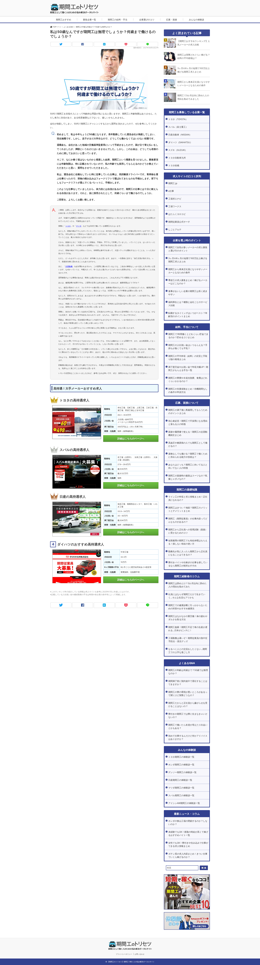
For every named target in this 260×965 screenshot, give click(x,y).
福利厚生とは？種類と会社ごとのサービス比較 (187, 304)
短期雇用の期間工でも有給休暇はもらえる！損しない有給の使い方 (187, 542)
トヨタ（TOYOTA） (178, 119)
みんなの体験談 (196, 19)
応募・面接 (171, 19)
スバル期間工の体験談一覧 (181, 795)
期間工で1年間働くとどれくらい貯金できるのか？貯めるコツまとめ (188, 336)
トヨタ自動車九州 (177, 157)
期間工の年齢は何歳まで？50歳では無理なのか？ (188, 672)
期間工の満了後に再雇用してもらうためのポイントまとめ (187, 412)
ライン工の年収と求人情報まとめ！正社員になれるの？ (187, 498)
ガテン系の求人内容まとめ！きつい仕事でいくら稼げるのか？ (187, 855)
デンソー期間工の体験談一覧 (182, 772)
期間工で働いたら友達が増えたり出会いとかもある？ (187, 726)
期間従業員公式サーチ (179, 221)
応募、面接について (187, 402)
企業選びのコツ (146, 19)
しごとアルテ (174, 229)
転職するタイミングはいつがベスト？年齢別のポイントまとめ (187, 315)
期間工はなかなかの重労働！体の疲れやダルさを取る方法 (187, 618)
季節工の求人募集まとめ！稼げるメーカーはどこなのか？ (187, 282)
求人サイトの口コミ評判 (187, 176)
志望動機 (68, 266)
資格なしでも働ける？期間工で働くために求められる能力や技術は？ (187, 455)
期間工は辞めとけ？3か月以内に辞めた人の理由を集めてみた (187, 585)
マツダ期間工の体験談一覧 (181, 787)
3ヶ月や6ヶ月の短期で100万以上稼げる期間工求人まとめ (187, 260)
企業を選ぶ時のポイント (187, 240)
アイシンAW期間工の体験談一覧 (184, 803)
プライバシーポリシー (124, 954)
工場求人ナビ (174, 198)
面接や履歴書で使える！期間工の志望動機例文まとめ (187, 433)
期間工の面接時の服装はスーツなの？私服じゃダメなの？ (187, 477)
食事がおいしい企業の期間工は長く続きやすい (187, 293)
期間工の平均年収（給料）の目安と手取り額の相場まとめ (187, 358)
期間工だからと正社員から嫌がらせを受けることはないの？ (187, 705)
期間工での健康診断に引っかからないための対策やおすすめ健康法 (187, 607)
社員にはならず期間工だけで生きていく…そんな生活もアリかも (186, 596)
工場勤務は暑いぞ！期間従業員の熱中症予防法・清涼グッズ (187, 640)
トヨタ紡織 (173, 165)
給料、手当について (187, 327)
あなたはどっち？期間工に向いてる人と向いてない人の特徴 (187, 466)
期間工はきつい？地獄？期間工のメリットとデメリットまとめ (187, 509)
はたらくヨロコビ (177, 214)
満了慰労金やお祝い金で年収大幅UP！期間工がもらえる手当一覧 (188, 369)
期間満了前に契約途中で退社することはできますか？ (187, 683)
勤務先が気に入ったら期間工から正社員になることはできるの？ (187, 553)
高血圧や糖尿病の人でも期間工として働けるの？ (187, 444)
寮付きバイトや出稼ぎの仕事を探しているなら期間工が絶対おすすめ (187, 564)
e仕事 (171, 191)
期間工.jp (172, 183)
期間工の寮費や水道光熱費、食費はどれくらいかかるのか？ (187, 379)
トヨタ (68, 226)
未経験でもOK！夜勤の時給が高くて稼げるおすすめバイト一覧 (188, 833)
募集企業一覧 (89, 19)
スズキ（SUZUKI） (177, 150)
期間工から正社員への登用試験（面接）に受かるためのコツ (187, 531)
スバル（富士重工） (178, 127)
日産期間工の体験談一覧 (180, 780)
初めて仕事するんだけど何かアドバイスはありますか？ (187, 737)
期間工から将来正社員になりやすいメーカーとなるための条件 (187, 271)
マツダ (78, 226)
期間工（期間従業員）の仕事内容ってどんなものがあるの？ (187, 520)
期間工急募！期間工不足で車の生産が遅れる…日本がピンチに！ (187, 629)
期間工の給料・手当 (117, 19)
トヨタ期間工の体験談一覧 (181, 757)
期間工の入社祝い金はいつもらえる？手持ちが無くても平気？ (187, 347)
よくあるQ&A (187, 663)
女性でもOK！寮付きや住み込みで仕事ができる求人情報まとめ (188, 844)
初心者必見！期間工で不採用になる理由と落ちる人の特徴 (187, 422)
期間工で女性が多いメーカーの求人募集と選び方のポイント (187, 249)
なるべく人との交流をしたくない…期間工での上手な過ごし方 (187, 651)
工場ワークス (174, 206)
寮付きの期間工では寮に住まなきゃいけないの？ (187, 715)
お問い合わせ (139, 954)
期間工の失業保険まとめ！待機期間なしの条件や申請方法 (187, 390)
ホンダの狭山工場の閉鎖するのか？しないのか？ (187, 823)
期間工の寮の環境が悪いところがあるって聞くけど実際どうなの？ (187, 694)
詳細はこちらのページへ (130, 438)
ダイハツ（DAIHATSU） (180, 142)
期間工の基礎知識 (187, 489)
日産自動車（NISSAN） (179, 134)
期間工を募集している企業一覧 (187, 112)
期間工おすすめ (63, 19)
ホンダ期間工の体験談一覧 (181, 764)
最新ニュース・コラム (187, 813)
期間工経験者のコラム (187, 576)
